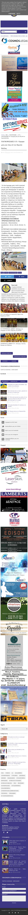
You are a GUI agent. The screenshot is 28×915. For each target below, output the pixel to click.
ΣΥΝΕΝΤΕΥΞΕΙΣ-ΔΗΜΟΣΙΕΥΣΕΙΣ (10, 790)
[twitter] (7, 832)
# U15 (19, 272)
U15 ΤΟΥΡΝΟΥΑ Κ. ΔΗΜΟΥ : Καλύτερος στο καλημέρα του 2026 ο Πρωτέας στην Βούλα (12, 329)
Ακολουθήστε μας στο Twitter (13, 426)
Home (2, 135)
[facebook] (3, 832)
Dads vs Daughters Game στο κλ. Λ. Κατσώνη (17, 755)
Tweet (9, 276)
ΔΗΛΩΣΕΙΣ (22, 775)
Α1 (12, 773)
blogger (14, 361)
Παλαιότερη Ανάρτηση (20, 356)
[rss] (18, 913)
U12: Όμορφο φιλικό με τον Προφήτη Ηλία (16, 411)
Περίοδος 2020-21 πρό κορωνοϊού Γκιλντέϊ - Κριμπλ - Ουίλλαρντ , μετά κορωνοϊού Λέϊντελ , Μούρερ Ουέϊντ (17, 863)
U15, (22, 152)
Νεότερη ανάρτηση (7, 353)
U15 (19, 135)
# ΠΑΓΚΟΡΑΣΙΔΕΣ (13, 272)
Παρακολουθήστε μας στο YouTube (12, 439)
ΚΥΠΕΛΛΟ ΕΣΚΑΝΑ (6, 783)
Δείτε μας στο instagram (11, 434)
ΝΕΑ (7, 135)
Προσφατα (5, 381)
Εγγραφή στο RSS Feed (11, 422)
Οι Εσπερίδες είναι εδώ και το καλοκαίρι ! (16, 737)
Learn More (11, 13)
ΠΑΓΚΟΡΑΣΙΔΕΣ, (17, 152)
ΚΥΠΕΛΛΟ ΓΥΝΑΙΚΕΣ (15, 780)
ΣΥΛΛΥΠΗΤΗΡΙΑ (5, 788)
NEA (2, 773)
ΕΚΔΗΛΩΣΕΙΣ (11, 778)
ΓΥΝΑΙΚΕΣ (14, 775)
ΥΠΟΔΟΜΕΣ (12, 793)
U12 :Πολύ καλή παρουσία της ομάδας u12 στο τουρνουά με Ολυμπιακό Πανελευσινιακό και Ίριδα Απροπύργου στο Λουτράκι (17, 399)
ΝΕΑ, (12, 152)
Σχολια (23, 381)
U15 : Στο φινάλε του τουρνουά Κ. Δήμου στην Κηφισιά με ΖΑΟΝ (12, 315)
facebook (5, 361)
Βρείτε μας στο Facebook (11, 430)
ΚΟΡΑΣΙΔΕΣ (4, 780)
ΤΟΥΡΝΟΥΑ (4, 793)
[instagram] (9, 913)
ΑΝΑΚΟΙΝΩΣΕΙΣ (5, 775)
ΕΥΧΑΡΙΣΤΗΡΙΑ (21, 778)
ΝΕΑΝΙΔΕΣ (21, 783)
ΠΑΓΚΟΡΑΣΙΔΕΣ (12, 135)
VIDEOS (8, 773)
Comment (9, 280)
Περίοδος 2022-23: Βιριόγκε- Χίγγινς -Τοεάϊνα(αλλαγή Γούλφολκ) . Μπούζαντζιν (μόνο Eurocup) (17, 848)
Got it (18, 13)
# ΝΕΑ (6, 272)
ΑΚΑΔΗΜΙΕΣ (18, 773)
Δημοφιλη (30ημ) (14, 382)
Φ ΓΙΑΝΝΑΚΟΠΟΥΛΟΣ (7, 795)
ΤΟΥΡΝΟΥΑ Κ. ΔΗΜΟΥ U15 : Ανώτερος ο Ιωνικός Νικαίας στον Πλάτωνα (13, 344)
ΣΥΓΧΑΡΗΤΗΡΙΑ (16, 785)
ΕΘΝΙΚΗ (3, 778)
